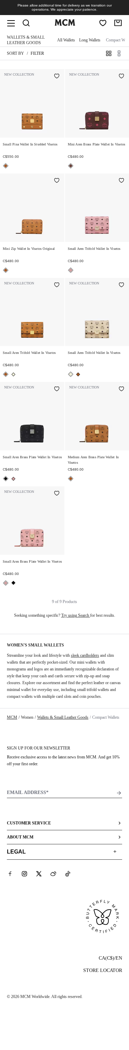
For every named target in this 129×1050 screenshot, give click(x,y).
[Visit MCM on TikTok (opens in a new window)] (68, 874)
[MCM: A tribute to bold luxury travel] (65, 24)
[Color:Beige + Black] (13, 374)
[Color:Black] (6, 479)
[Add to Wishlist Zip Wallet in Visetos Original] (56, 181)
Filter (37, 53)
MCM (12, 717)
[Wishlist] (103, 23)
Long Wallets (89, 40)
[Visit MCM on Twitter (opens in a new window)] (39, 874)
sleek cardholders (85, 655)
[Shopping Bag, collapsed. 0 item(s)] (118, 23)
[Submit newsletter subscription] (119, 793)
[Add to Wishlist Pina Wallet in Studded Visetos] (56, 76)
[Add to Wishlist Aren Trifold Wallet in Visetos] (121, 181)
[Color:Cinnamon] (71, 166)
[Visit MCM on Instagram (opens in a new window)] (24, 874)
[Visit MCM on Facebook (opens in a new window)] (10, 874)
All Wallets (66, 40)
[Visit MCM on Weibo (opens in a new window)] (53, 874)
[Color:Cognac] (6, 166)
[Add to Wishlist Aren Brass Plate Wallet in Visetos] (121, 76)
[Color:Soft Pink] (71, 270)
